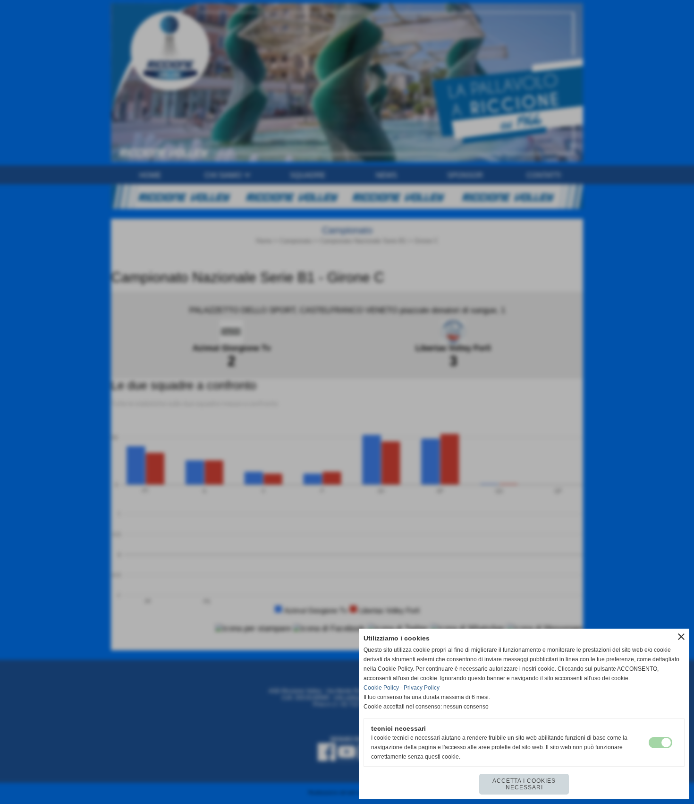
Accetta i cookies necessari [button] (524, 784)
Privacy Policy (422, 687)
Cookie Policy (381, 687)
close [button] (681, 636)
